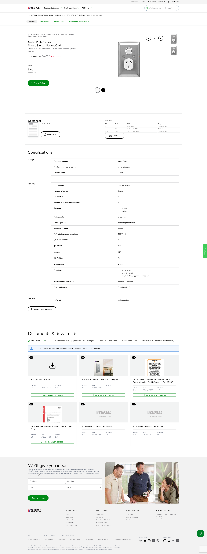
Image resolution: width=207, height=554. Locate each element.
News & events (70, 522)
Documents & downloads (79, 21)
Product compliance (33, 539)
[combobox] (83, 487)
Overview (32, 21)
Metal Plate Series (67, 34)
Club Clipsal (129, 514)
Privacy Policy (38, 475)
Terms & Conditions (103, 539)
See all (115, 136)
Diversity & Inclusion (71, 525)
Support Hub (160, 519)
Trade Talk (129, 520)
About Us (68, 514)
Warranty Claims (75, 539)
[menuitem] (53, 8)
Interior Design (100, 514)
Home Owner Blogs (101, 522)
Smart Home (99, 517)
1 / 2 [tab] (155, 38)
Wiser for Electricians (132, 517)
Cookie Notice (49, 539)
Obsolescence (89, 539)
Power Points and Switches (50, 34)
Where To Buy (39, 83)
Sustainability (69, 517)
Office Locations (70, 520)
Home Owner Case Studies (103, 525)
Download (51, 134)
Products (36, 34)
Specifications (59, 21)
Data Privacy (61, 539)
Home (30, 34)
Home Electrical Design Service (105, 520)
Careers (68, 528)
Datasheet (44, 21)
